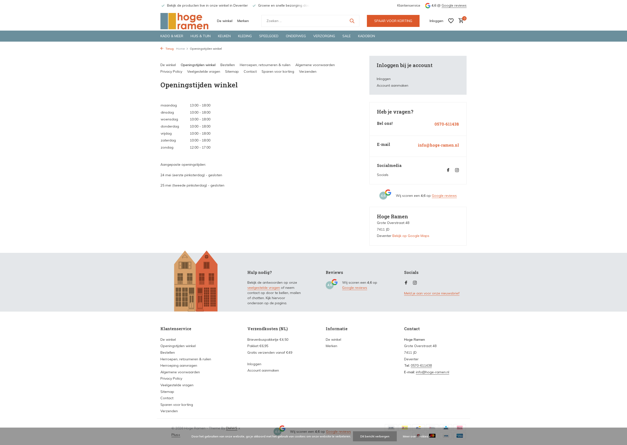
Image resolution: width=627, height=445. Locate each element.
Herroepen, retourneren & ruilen (265, 65)
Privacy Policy (171, 71)
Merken (243, 21)
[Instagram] (457, 170)
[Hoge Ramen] (184, 21)
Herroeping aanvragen (178, 365)
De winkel (224, 21)
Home (180, 48)
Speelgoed (268, 36)
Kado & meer (171, 36)
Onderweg (296, 36)
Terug (169, 48)
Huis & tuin (201, 36)
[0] (460, 21)
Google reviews (454, 5)
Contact (250, 71)
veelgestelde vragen (263, 287)
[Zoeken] (352, 20)
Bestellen (227, 65)
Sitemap (232, 71)
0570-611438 (446, 124)
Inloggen (384, 79)
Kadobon (366, 36)
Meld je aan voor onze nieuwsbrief (431, 293)
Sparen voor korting (278, 71)
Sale (346, 36)
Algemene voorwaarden (315, 65)
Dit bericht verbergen (374, 436)
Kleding (245, 36)
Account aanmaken (392, 85)
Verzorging (324, 36)
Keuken (224, 36)
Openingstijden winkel (198, 65)
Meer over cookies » (417, 436)
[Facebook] (448, 170)
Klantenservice (408, 5)
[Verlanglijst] (451, 20)
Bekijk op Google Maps (410, 236)
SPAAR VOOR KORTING (393, 21)
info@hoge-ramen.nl (438, 145)
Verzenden (307, 71)
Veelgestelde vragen (203, 71)
